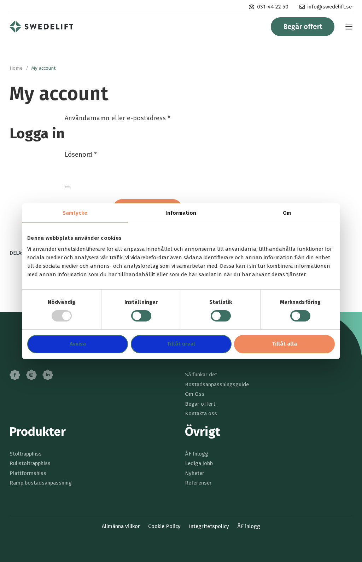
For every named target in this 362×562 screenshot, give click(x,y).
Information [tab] (180, 213)
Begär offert (302, 26)
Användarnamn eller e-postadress (117, 118)
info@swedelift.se (329, 7)
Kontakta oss (201, 413)
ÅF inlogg (248, 526)
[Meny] (345, 26)
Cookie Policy (164, 526)
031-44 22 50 (272, 7)
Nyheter (194, 473)
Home (16, 68)
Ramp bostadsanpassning (41, 483)
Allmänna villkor (121, 526)
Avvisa (78, 344)
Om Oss (194, 394)
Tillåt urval (181, 344)
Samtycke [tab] (75, 213)
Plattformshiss (28, 473)
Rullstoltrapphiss (30, 463)
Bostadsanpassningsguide (217, 384)
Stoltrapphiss (26, 454)
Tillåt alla (284, 344)
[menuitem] (269, 7)
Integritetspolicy (209, 526)
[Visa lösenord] (67, 187)
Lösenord (81, 154)
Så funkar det (201, 374)
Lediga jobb (199, 463)
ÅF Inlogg (196, 454)
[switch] (141, 315)
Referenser (198, 483)
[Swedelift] (41, 26)
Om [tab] (287, 213)
